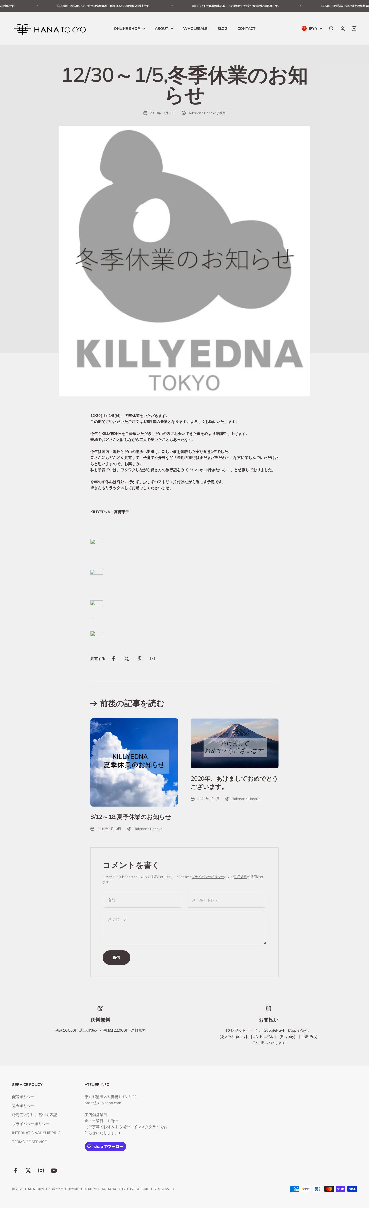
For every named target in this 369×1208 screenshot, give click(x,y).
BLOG (222, 28)
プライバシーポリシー (208, 877)
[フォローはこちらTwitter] (28, 1170)
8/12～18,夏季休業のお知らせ (130, 816)
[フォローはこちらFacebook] (15, 1170)
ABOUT (161, 28)
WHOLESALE (195, 28)
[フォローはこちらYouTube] (53, 1170)
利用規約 (240, 877)
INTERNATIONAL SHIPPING (36, 1132)
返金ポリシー (23, 1105)
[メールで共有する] (153, 659)
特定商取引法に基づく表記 (34, 1114)
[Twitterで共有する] (126, 659)
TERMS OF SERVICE (29, 1141)
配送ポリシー (23, 1096)
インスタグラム (147, 1126)
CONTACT (246, 28)
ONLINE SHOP (127, 28)
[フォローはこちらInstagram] (41, 1170)
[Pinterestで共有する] (140, 659)
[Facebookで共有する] (113, 659)
